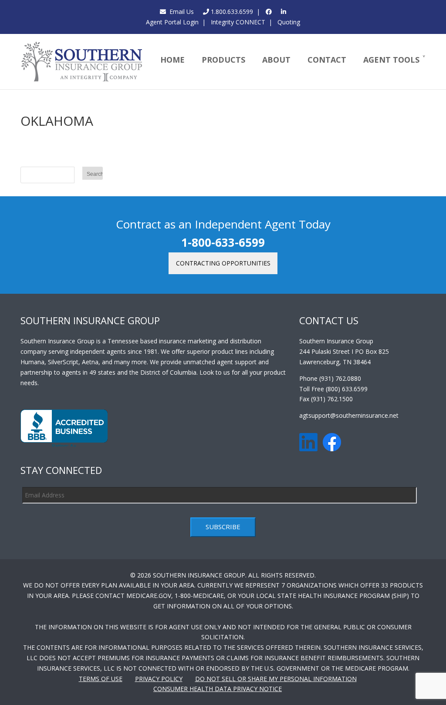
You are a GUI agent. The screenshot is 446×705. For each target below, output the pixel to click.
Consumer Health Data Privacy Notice (217, 689)
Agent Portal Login (172, 22)
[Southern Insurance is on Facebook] (269, 11)
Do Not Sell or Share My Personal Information (276, 679)
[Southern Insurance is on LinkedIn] (283, 11)
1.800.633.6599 (231, 11)
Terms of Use (100, 679)
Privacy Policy (158, 679)
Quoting (288, 22)
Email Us (180, 11)
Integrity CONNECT (237, 22)
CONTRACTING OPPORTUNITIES (223, 263)
